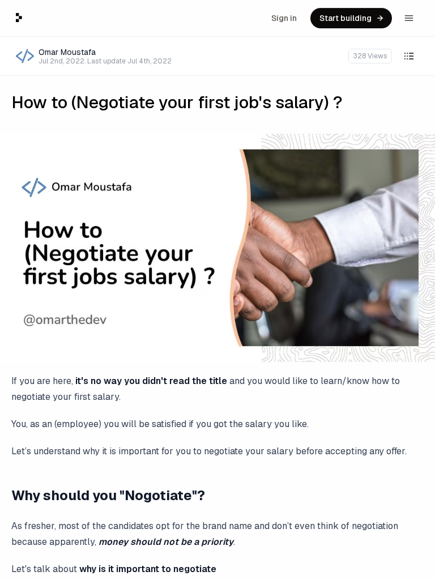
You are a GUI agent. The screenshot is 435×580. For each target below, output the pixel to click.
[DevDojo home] (19, 17)
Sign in (284, 18)
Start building (345, 18)
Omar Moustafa (67, 52)
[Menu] (409, 18)
